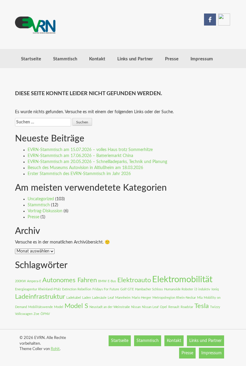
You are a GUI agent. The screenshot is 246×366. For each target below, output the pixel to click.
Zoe (36, 314)
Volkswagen (23, 314)
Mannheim (122, 297)
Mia (199, 297)
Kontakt (97, 59)
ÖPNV (45, 314)
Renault (173, 307)
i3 (195, 289)
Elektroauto (134, 280)
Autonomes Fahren (69, 280)
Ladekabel (73, 297)
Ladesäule (99, 297)
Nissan (136, 307)
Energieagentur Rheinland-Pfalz (38, 289)
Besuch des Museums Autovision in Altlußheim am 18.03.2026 (85, 168)
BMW (102, 281)
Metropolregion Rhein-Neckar (174, 297)
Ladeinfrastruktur (40, 296)
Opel (163, 307)
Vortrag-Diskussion (45, 211)
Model (58, 307)
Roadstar (187, 307)
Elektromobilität (182, 279)
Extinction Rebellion (76, 289)
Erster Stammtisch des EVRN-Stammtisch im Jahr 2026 (79, 174)
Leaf (111, 297)
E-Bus (112, 281)
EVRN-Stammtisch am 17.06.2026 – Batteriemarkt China (80, 156)
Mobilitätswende (40, 307)
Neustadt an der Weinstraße (109, 307)
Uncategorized (41, 199)
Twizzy (215, 307)
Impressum (201, 59)
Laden (86, 297)
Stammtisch (65, 59)
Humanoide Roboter (178, 289)
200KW (20, 281)
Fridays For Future (105, 289)
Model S (76, 306)
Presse (171, 59)
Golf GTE (127, 289)
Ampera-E (34, 281)
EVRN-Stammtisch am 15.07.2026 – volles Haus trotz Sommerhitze (90, 150)
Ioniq (215, 289)
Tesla (201, 306)
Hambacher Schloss (149, 289)
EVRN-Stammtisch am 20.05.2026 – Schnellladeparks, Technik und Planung (97, 162)
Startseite (31, 59)
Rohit (55, 349)
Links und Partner (135, 59)
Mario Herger (141, 297)
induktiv (204, 289)
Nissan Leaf (150, 307)
